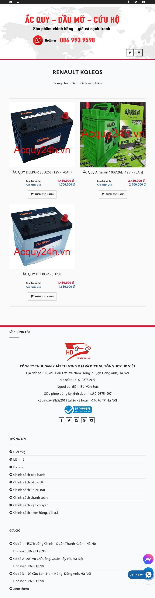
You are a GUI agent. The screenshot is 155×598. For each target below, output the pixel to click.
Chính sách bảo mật (28, 482)
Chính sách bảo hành (29, 474)
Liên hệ (18, 459)
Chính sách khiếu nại (29, 490)
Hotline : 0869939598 (28, 566)
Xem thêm (21, 588)
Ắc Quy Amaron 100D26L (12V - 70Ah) (113, 172)
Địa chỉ (14, 530)
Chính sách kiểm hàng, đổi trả (35, 512)
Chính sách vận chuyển (31, 505)
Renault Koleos (77, 72)
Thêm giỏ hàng (44, 194)
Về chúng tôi (19, 332)
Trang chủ (60, 83)
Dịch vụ (18, 467)
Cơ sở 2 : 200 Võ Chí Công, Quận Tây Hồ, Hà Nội (48, 558)
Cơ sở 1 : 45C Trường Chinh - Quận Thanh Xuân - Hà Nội (55, 543)
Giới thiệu (20, 452)
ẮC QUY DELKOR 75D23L (42, 274)
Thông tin (17, 439)
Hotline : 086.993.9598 (29, 551)
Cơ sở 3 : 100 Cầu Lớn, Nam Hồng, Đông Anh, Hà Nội (52, 573)
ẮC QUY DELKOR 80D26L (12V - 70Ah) (42, 172)
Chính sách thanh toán (30, 497)
